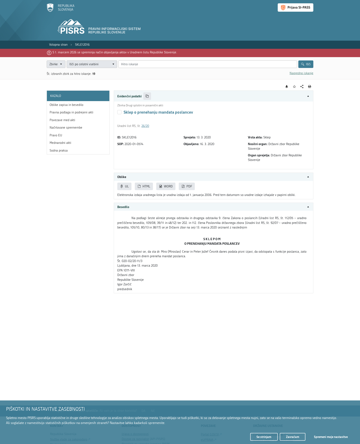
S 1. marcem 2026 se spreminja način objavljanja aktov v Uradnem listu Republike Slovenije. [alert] (114, 52)
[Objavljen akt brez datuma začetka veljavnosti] (119, 112)
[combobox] (92, 64)
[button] (213, 96)
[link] (58, 45)
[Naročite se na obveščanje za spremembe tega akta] (287, 86)
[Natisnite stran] (310, 86)
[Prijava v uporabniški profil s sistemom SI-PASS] (295, 7)
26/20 (145, 126)
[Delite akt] (302, 86)
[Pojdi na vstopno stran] (60, 11)
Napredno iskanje (301, 73)
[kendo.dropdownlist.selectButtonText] (113, 64)
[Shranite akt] (294, 86)
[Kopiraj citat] (147, 96)
